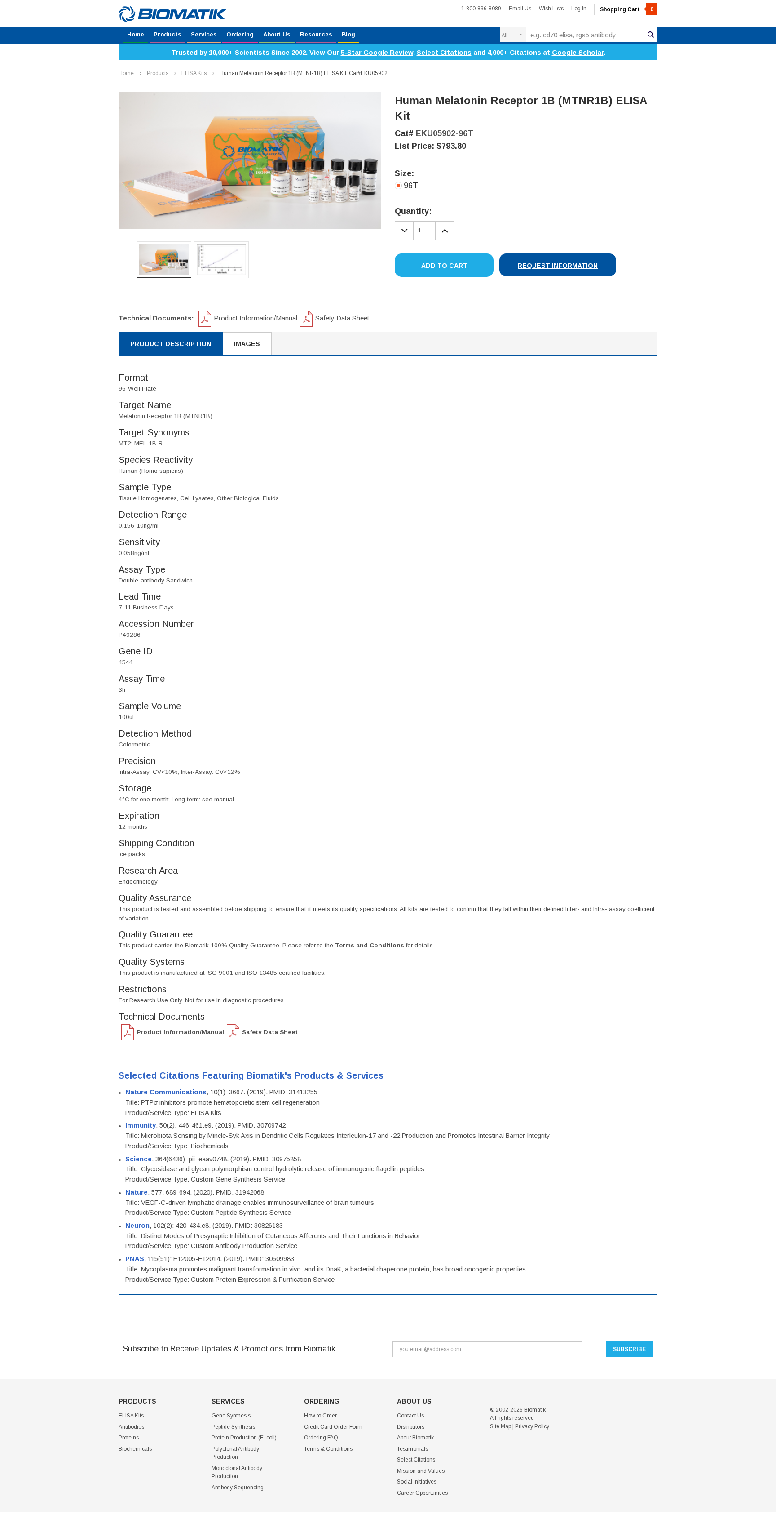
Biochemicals (135, 1449)
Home (135, 34)
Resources (316, 34)
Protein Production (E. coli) (244, 1438)
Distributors (410, 1427)
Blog (348, 34)
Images (247, 343)
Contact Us (410, 1416)
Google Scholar (578, 52)
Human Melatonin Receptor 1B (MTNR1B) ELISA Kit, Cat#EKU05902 (304, 73)
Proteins (129, 1438)
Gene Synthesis (231, 1416)
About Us (277, 34)
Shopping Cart (626, 9)
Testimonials (412, 1449)
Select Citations (444, 52)
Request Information (558, 265)
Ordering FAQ (321, 1438)
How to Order (320, 1416)
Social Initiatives (416, 1482)
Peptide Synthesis (233, 1427)
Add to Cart (444, 265)
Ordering (240, 34)
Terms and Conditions (369, 945)
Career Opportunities (422, 1493)
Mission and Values (421, 1471)
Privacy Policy (532, 1426)
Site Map (500, 1426)
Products (167, 34)
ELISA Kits (194, 73)
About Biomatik (415, 1438)
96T (411, 186)
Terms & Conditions (328, 1449)
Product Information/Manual (255, 318)
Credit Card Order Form (333, 1427)
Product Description (170, 343)
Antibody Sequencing (238, 1487)
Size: (404, 173)
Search (650, 34)
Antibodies (131, 1427)
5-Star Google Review (377, 52)
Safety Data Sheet (342, 318)
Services (204, 34)
